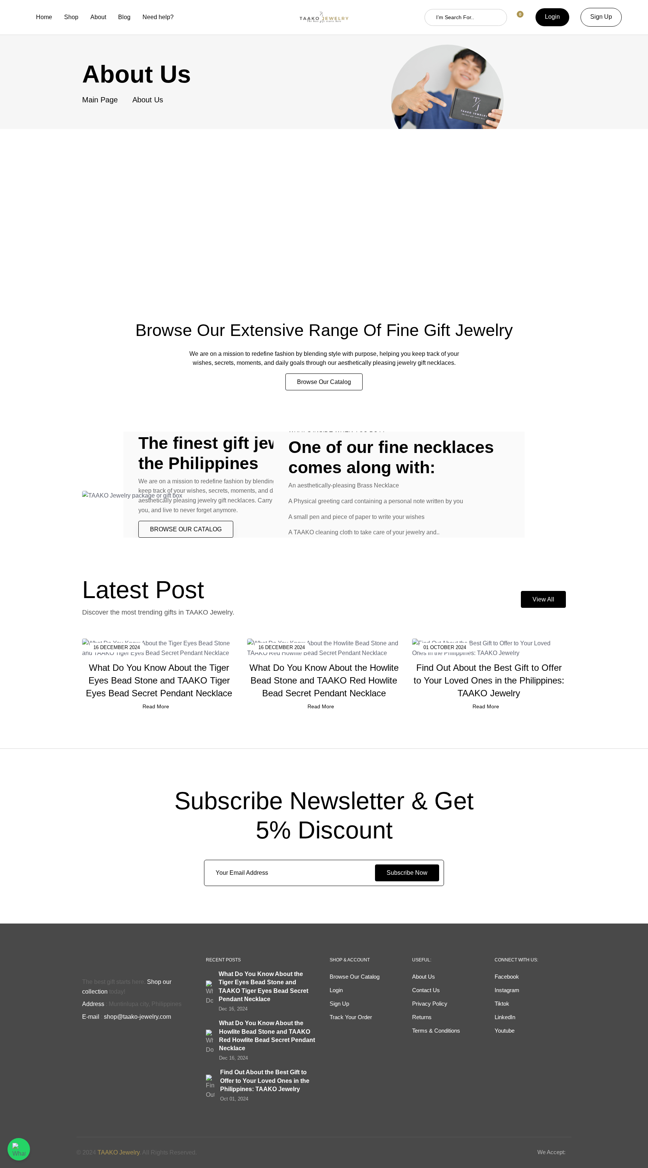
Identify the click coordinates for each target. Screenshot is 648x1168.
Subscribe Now (407, 873)
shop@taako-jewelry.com (137, 1017)
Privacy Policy (429, 1003)
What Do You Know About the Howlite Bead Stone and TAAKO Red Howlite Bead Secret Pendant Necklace (324, 680)
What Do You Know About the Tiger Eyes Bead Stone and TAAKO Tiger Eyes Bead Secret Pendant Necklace (159, 680)
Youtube (504, 1030)
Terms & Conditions (436, 1030)
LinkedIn (505, 1017)
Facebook (507, 976)
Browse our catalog (324, 382)
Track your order (351, 1017)
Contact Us (426, 990)
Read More (155, 706)
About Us (423, 976)
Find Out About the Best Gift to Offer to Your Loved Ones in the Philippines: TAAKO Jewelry (489, 680)
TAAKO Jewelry (119, 1152)
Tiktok (502, 1003)
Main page (100, 100)
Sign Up (601, 17)
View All (543, 599)
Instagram (507, 990)
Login (552, 17)
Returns (422, 1017)
